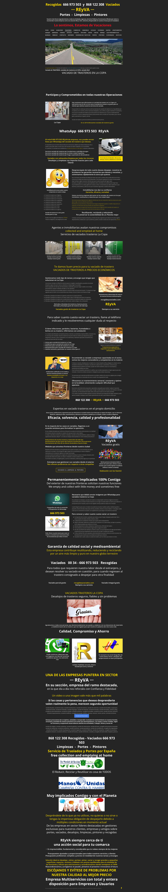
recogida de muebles (88, 711)
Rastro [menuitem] (108, 30)
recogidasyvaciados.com (51, 68)
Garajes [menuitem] (47, 32)
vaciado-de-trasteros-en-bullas (74, 68)
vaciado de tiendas (94, 709)
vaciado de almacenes (70, 708)
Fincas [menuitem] (96, 32)
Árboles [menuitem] (55, 35)
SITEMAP (65, 217)
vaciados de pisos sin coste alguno (75, 148)
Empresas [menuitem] (55, 32)
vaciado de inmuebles (105, 708)
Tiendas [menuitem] (62, 32)
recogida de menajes (77, 713)
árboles (85, 713)
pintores (118, 219)
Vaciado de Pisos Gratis (81, 716)
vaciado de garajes (72, 709)
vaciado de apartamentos (53, 713)
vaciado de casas (59, 708)
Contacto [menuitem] (63, 35)
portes (103, 713)
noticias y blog (113, 709)
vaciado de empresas (83, 709)
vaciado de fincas (107, 711)
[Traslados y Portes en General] (111, 146)
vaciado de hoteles (104, 709)
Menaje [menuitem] (102, 32)
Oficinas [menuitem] (83, 32)
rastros (99, 713)
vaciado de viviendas (61, 709)
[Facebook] (121, 888)
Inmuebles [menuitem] (85, 30)
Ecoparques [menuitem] (110, 35)
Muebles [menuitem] (47, 35)
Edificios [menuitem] (119, 35)
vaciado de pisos (50, 708)
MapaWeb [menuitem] (71, 35)
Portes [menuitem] (94, 35)
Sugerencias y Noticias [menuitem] (83, 35)
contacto (94, 713)
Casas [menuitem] (52, 30)
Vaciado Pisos (89, 888)
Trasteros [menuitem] (68, 30)
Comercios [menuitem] (77, 30)
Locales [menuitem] (93, 30)
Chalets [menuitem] (76, 32)
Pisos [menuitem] (47, 30)
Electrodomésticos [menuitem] (113, 32)
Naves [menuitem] (90, 32)
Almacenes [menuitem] (59, 30)
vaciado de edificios (66, 713)
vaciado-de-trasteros (61, 68)
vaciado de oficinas (77, 711)
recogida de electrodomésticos (53, 711)
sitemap (90, 713)
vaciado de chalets (67, 711)
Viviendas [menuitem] (101, 30)
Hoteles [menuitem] (69, 32)
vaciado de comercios (93, 708)
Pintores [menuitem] (101, 35)
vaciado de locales (50, 709)
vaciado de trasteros (81, 708)
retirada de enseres (111, 713)
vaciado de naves (98, 711)
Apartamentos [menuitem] (117, 30)
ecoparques (114, 708)
